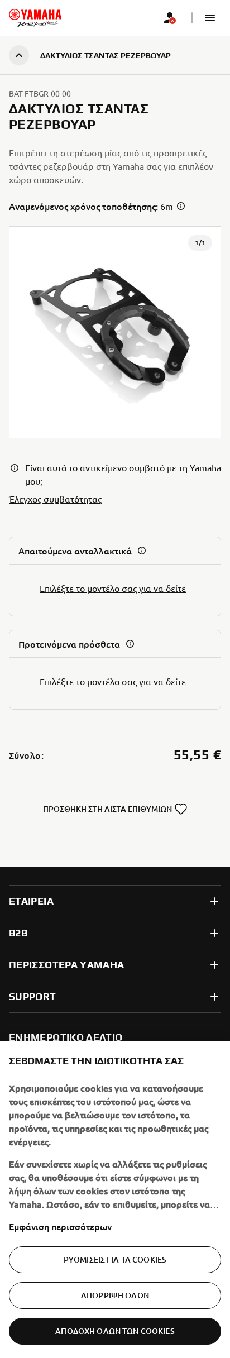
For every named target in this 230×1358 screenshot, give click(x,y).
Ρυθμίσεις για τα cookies (115, 1259)
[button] (210, 18)
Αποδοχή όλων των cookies (114, 1331)
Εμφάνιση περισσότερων (60, 1226)
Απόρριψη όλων (115, 1295)
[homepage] (35, 18)
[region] (115, 1199)
